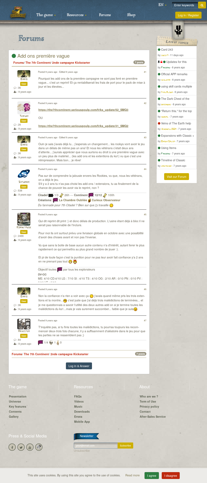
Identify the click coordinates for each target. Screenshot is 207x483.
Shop (131, 15)
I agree (151, 476)
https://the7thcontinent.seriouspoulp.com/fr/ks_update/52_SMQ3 (83, 110)
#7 (145, 320)
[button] (162, 5)
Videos (79, 401)
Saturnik (24, 182)
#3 (145, 137)
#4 (145, 169)
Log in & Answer (79, 366)
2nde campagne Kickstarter (71, 62)
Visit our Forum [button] (176, 177)
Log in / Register (188, 15)
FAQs (78, 396)
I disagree (170, 476)
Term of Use (148, 401)
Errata (78, 416)
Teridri (24, 116)
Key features (17, 406)
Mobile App (82, 422)
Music (78, 406)
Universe (15, 401)
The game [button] (45, 15)
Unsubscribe (82, 451)
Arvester (24, 331)
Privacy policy (149, 406)
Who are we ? (149, 396)
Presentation (17, 396)
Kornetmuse (24, 227)
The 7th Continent (38, 62)
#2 (145, 103)
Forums (105, 15)
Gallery (14, 416)
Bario (23, 79)
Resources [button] (75, 15)
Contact (145, 411)
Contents (15, 411)
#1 (145, 71)
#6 (145, 289)
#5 (145, 214)
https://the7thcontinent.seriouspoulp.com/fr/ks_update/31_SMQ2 (83, 126)
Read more (132, 475)
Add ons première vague (43, 55)
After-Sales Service (153, 416)
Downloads (82, 411)
